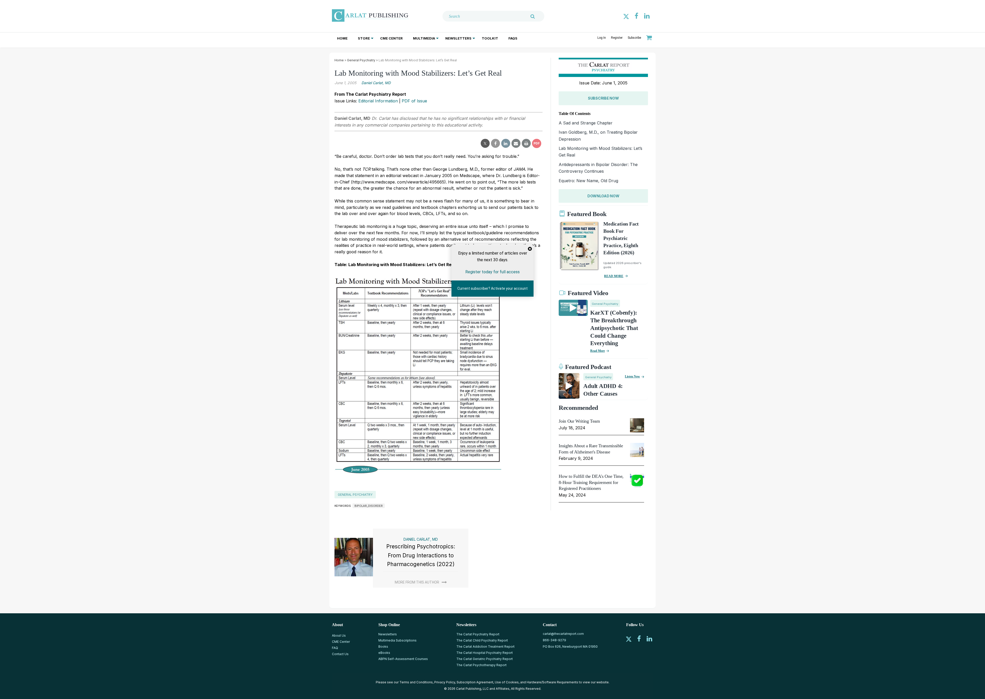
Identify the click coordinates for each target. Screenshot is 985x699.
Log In (601, 38)
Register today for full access (492, 271)
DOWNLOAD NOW (603, 196)
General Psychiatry (361, 60)
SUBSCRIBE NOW (603, 98)
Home (342, 38)
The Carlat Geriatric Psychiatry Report (484, 659)
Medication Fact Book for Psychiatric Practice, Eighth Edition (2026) (621, 238)
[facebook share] (495, 143)
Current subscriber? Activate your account (492, 289)
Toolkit (490, 38)
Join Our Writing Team (579, 421)
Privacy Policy (444, 682)
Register (617, 38)
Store (364, 38)
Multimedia (424, 38)
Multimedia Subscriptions (397, 640)
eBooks (384, 653)
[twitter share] (485, 143)
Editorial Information (378, 100)
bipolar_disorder (368, 506)
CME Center (391, 38)
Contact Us (340, 654)
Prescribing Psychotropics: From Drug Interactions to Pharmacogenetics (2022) (420, 555)
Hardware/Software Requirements (552, 682)
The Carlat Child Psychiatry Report (482, 640)
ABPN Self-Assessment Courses (403, 659)
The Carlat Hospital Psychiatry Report (484, 653)
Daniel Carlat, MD (376, 83)
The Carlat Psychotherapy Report (481, 665)
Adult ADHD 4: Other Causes (603, 390)
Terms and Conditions (416, 682)
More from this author (417, 582)
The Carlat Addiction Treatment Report (485, 646)
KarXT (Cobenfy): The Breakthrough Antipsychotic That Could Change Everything (614, 328)
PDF (537, 143)
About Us (339, 635)
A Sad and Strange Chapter (586, 122)
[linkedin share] (505, 143)
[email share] (515, 143)
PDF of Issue (414, 100)
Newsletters (458, 38)
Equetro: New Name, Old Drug (588, 180)
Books (383, 646)
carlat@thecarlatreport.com (563, 634)
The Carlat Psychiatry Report (477, 634)
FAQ (335, 648)
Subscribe (634, 38)
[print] (526, 143)
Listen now (632, 376)
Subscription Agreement (475, 682)
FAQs (512, 38)
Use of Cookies (507, 682)
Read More (597, 350)
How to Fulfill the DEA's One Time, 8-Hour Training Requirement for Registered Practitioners (591, 482)
